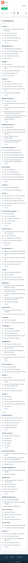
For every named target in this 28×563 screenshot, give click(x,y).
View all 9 (6, 95)
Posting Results (8, 248)
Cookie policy (19, 557)
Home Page (6, 167)
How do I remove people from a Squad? (13, 390)
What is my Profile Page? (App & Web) (12, 272)
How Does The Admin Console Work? (12, 435)
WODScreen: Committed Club (10, 489)
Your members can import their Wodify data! (14, 527)
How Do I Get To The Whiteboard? (11, 172)
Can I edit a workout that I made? (11, 536)
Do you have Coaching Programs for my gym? (14, 157)
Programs (6, 317)
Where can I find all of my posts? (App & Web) (14, 279)
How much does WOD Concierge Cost (12, 519)
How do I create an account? (10, 33)
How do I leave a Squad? (9, 388)
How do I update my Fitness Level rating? (13, 86)
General (5, 26)
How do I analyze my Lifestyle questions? (13, 190)
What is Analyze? (8, 81)
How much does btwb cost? (10, 101)
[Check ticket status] (18, 13)
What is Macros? (7, 205)
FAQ (3, 24)
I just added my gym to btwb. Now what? (13, 418)
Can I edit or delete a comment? (11, 53)
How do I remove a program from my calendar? (14, 322)
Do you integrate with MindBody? (11, 499)
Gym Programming (8, 451)
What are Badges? (8, 64)
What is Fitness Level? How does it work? (13, 84)
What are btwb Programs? (10, 320)
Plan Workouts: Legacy (10, 211)
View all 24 (6, 42)
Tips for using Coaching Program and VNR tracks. (15, 461)
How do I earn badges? (9, 75)
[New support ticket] (14, 13)
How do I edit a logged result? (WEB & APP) (13, 261)
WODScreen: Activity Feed (10, 484)
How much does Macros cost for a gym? (13, 198)
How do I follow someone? (10, 354)
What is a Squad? (8, 58)
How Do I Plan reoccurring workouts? (12, 545)
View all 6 (6, 163)
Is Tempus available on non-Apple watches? (14, 401)
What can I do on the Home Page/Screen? (13, 174)
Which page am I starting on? (10, 35)
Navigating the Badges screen (11, 73)
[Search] (11, 13)
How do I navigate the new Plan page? (12, 238)
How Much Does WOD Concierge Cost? (12, 514)
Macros (5, 193)
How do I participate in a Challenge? (12, 331)
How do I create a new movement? (12, 264)
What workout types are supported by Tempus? (15, 403)
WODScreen (6, 477)
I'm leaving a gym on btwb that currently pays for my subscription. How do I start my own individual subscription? (15, 117)
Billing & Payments (9, 98)
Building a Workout (9, 124)
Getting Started (7, 415)
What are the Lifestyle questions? (11, 187)
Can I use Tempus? (8, 399)
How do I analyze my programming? (12, 93)
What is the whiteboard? (9, 169)
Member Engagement (9, 467)
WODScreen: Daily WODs (9, 486)
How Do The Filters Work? (10, 221)
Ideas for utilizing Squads (10, 474)
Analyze (5, 79)
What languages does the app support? (13, 48)
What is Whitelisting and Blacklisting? (12, 506)
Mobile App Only (8, 46)
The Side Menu (7, 443)
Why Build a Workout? (9, 127)
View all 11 (6, 144)
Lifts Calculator (7, 364)
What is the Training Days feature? (11, 56)
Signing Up (6, 283)
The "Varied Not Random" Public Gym (12, 38)
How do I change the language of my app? (13, 51)
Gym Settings (7, 445)
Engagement (6, 341)
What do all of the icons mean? (11, 40)
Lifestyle (5, 185)
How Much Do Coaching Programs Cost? (13, 152)
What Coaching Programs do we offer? (12, 150)
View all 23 (6, 245)
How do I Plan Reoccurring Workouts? (12, 218)
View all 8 (6, 207)
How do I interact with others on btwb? (12, 344)
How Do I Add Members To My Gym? (12, 542)
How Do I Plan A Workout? (9, 216)
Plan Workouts (7, 229)
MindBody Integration (9, 497)
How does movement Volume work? (12, 70)
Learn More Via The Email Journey (11, 422)
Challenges (6, 326)
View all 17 (6, 225)
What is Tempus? (8, 396)
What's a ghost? (7, 406)
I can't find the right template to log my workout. (15, 129)
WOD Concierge (7, 509)
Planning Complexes (8, 464)
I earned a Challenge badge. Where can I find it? (14, 335)
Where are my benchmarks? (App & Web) (13, 277)
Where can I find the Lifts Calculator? (12, 369)
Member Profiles (8, 440)
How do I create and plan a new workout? (13, 240)
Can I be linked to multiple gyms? (11, 301)
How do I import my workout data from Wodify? (14, 314)
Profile (4, 270)
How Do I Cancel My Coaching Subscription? (13, 155)
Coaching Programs (9, 147)
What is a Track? (7, 223)
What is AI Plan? (7, 243)
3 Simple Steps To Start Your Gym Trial (12, 420)
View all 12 (6, 121)
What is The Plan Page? (9, 213)
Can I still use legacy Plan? (10, 235)
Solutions (12, 557)
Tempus (5, 394)
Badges (5, 62)
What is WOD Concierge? (9, 512)
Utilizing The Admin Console (10, 427)
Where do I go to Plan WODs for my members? (14, 533)
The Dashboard (7, 438)
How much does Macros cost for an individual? (14, 196)
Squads (5, 375)
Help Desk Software (11, 561)
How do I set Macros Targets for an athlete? (14, 200)
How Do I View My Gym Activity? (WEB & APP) (14, 177)
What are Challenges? (9, 328)
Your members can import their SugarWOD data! (15, 525)
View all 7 (6, 430)
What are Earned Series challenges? (12, 338)
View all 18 (6, 266)
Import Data (6, 307)
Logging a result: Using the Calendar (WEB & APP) (15, 251)
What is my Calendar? (9, 274)
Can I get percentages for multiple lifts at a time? (15, 371)
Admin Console (7, 433)
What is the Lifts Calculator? (10, 367)
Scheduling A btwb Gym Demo (11, 425)
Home (6, 557)
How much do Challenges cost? (11, 333)
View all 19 (6, 547)
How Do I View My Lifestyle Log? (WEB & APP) (14, 179)
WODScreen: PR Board (9, 491)
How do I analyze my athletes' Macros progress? (15, 203)
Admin (4, 412)
